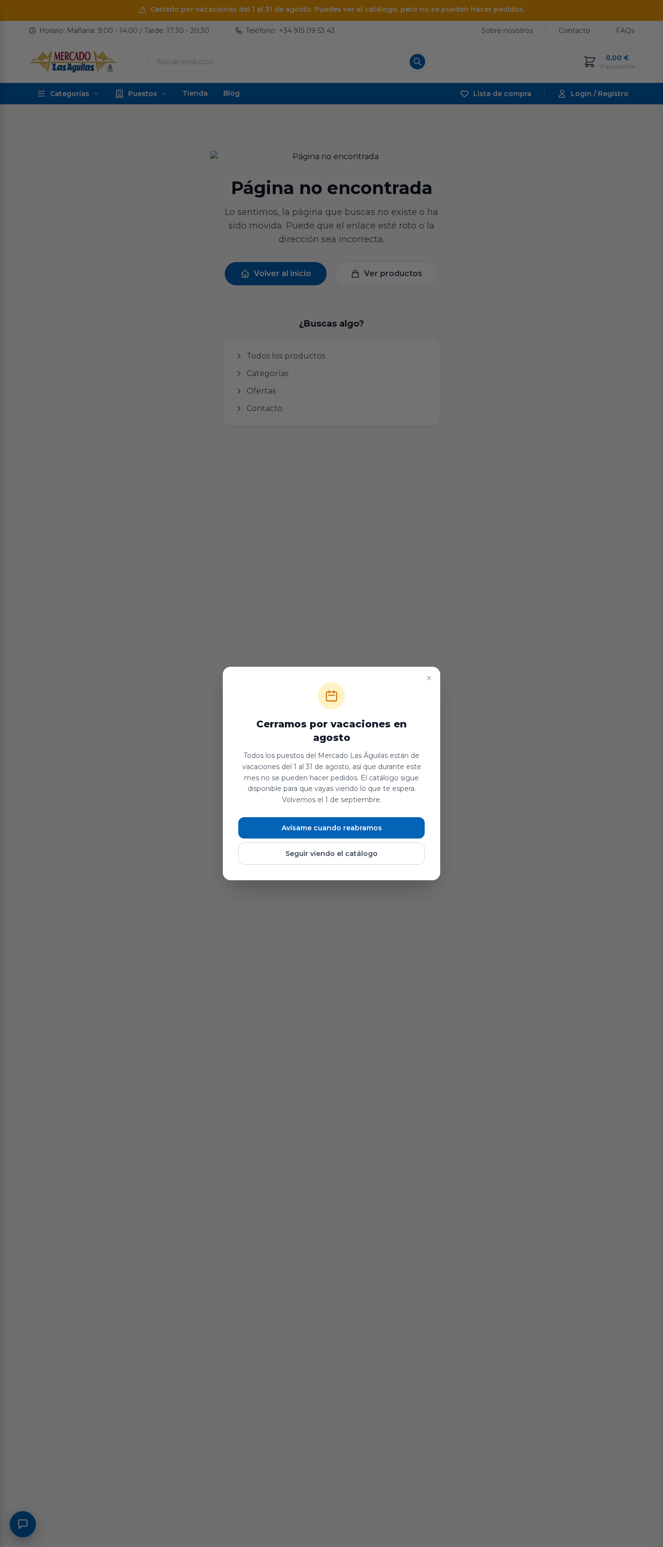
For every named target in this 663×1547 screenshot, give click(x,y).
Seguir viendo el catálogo (331, 853)
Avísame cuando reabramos (332, 827)
